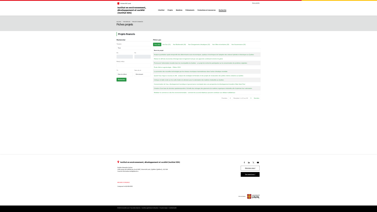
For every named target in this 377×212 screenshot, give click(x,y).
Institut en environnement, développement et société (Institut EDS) (131, 10)
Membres (179, 10)
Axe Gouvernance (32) (239, 44)
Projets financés (137, 21)
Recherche (222, 10)
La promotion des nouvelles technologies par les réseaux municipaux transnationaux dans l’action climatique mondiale (190, 71)
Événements (190, 10)
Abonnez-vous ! (250, 168)
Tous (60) (157, 44)
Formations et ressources (207, 10)
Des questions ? (250, 174)
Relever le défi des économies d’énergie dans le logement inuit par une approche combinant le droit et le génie (188, 59)
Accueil (119, 21)
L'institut (161, 10)
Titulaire (119, 44)
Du (117, 52)
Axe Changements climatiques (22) (199, 44)
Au (135, 52)
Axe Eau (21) (166, 44)
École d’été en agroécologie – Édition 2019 (167, 67)
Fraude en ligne (163, 208)
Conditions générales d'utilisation (149, 208)
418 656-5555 (129, 186)
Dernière (256, 98)
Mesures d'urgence (123, 182)
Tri (117, 70)
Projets (170, 10)
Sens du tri (137, 70)
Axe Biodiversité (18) (179, 44)
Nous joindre (256, 3)
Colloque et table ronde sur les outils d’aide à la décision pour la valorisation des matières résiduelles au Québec (189, 80)
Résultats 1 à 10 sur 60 (240, 98)
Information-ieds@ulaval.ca (130, 171)
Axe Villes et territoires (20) (220, 44)
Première (224, 98)
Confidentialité (172, 208)
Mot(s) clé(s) (120, 61)
